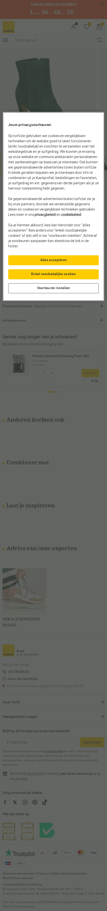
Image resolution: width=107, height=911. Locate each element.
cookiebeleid (71, 214)
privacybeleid (45, 214)
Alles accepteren (53, 260)
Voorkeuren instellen (53, 288)
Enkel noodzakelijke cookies (53, 274)
